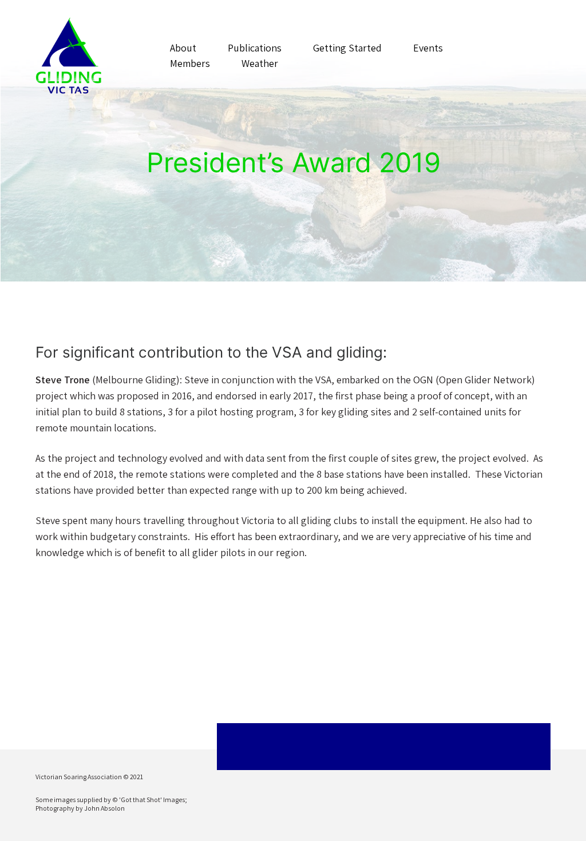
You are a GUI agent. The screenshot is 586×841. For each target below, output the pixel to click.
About (183, 47)
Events (428, 47)
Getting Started (347, 47)
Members (190, 63)
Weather (259, 63)
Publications (255, 47)
